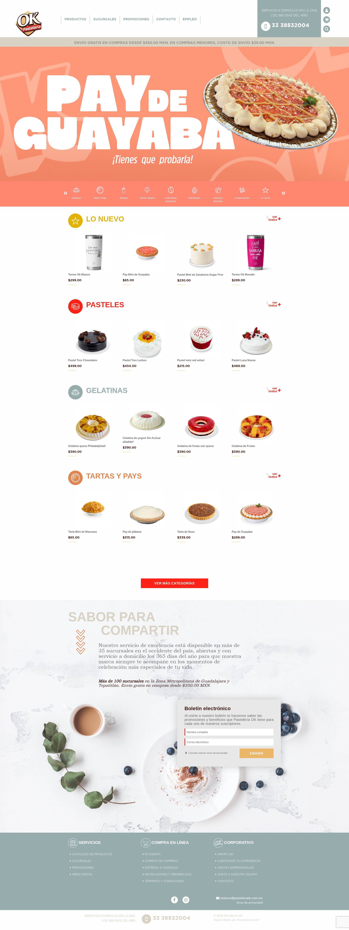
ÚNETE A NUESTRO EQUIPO (237, 874)
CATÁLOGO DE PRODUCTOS (92, 854)
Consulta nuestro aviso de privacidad (207, 753)
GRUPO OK (225, 854)
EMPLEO (190, 19)
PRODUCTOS (75, 19)
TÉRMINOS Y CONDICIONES (164, 881)
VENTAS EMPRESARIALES (236, 868)
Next (283, 193)
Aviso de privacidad (249, 902)
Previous (65, 193)
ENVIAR (256, 753)
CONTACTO (166, 19)
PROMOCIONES (136, 19)
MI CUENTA (153, 854)
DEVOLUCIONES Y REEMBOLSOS (168, 874)
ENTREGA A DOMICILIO (161, 868)
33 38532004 (290, 25)
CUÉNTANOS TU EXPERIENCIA (239, 861)
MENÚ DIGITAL (82, 874)
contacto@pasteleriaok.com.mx (241, 898)
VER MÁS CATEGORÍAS (174, 583)
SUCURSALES (104, 19)
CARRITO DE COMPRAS (161, 861)
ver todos (272, 218)
